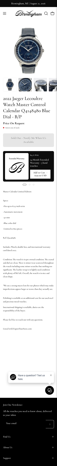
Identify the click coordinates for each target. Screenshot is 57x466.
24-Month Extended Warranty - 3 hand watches (39, 162)
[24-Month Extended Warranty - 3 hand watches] (17, 166)
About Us (7, 447)
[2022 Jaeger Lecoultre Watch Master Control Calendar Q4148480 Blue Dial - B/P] (10, 85)
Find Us (6, 436)
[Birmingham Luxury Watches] (28, 13)
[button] (46, 13)
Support (7, 458)
